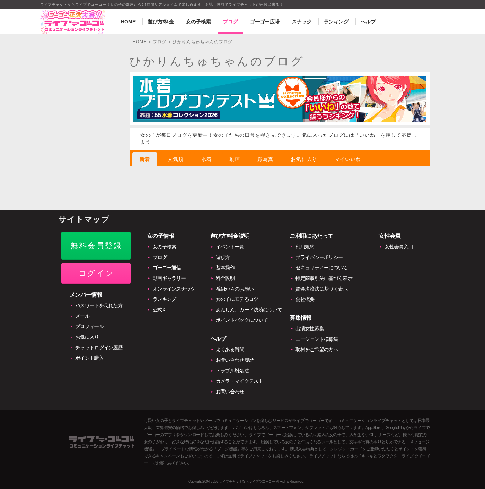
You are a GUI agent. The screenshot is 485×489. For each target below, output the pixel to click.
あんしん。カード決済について (249, 310)
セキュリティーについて (321, 267)
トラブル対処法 (232, 370)
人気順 (175, 159)
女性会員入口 (399, 246)
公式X (159, 310)
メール (82, 316)
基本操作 (225, 267)
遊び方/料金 (161, 21)
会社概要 (304, 299)
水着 (206, 159)
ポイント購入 (89, 358)
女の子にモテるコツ (237, 299)
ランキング (336, 21)
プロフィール (89, 326)
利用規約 (304, 246)
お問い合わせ (230, 391)
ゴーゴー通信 (167, 267)
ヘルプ (368, 21)
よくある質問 (230, 349)
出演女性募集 (309, 328)
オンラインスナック (174, 289)
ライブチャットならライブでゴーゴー (247, 481)
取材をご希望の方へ (316, 349)
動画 (234, 159)
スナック (302, 21)
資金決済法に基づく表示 (321, 289)
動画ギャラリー (169, 278)
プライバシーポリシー (319, 257)
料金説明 (225, 278)
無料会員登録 (96, 245)
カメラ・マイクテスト (239, 381)
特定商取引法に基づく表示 (323, 278)
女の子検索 (198, 21)
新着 (145, 159)
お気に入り (304, 159)
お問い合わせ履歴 (235, 360)
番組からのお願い (235, 289)
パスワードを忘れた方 (98, 305)
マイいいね (348, 159)
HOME (128, 21)
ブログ (230, 21)
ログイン (96, 273)
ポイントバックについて (242, 320)
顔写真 (265, 159)
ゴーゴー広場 (265, 21)
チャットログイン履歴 (98, 347)
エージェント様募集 (316, 339)
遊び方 (223, 257)
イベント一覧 (230, 246)
